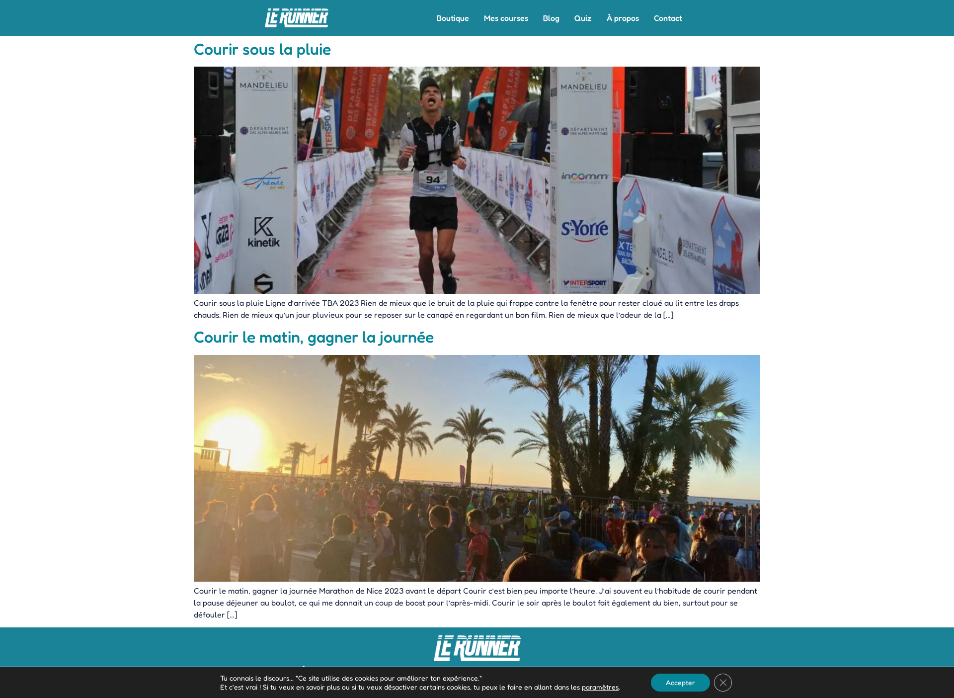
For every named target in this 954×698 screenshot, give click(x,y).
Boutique (453, 18)
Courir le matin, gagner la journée (314, 337)
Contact (668, 18)
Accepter (680, 682)
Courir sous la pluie (262, 49)
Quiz (583, 18)
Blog (551, 18)
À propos (623, 18)
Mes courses (506, 18)
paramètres (600, 687)
